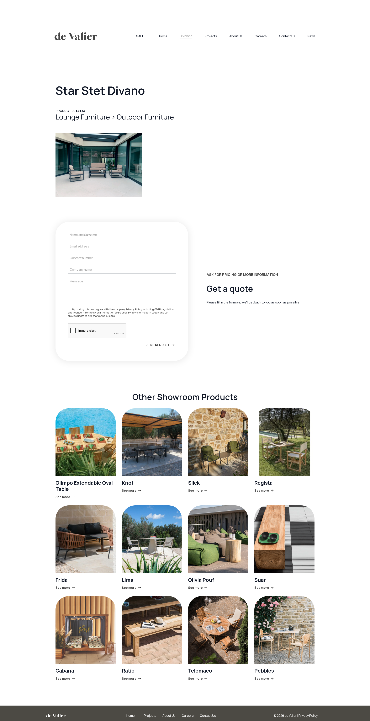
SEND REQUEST (158, 345)
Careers (261, 36)
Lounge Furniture (83, 117)
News (311, 36)
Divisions (186, 36)
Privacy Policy (308, 715)
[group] (99, 165)
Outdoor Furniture (145, 117)
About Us (235, 36)
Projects (211, 36)
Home (163, 36)
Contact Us (287, 36)
